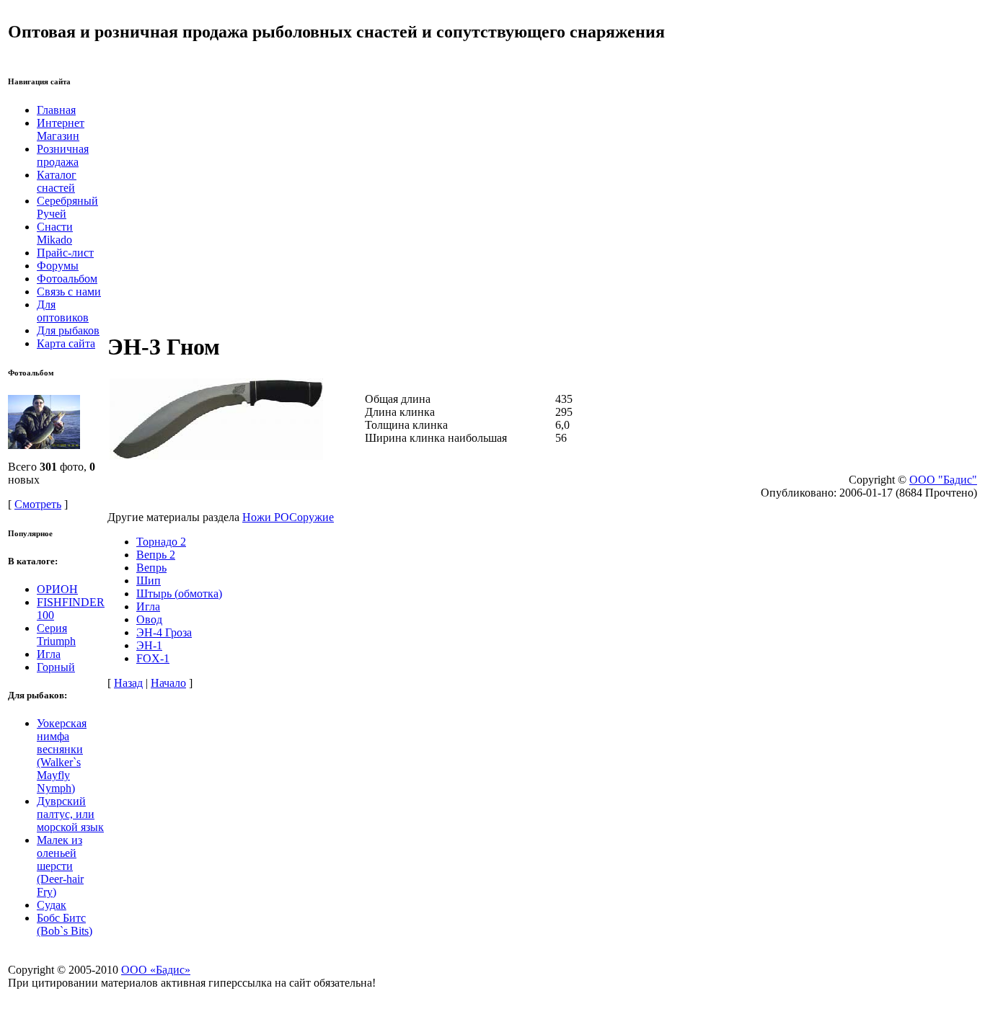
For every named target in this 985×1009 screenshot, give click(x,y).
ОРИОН (57, 589)
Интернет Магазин (60, 129)
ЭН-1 (149, 645)
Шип (148, 580)
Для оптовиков (63, 311)
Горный (56, 667)
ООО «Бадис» (155, 970)
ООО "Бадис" (943, 480)
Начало (168, 683)
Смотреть (37, 504)
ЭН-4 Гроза (164, 632)
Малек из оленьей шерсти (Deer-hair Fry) (60, 866)
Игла (49, 654)
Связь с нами (69, 291)
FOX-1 (152, 658)
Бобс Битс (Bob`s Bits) (64, 924)
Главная (56, 110)
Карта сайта (66, 343)
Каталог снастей (56, 181)
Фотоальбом (67, 278)
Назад (128, 683)
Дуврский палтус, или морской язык (70, 814)
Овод (149, 619)
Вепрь (151, 567)
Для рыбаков (68, 330)
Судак (51, 905)
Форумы (58, 265)
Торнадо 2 (161, 541)
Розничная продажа (63, 155)
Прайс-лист (65, 252)
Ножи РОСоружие (288, 517)
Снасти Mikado (55, 233)
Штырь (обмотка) (179, 593)
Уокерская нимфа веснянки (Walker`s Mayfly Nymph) (62, 755)
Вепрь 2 (155, 554)
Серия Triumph (56, 634)
